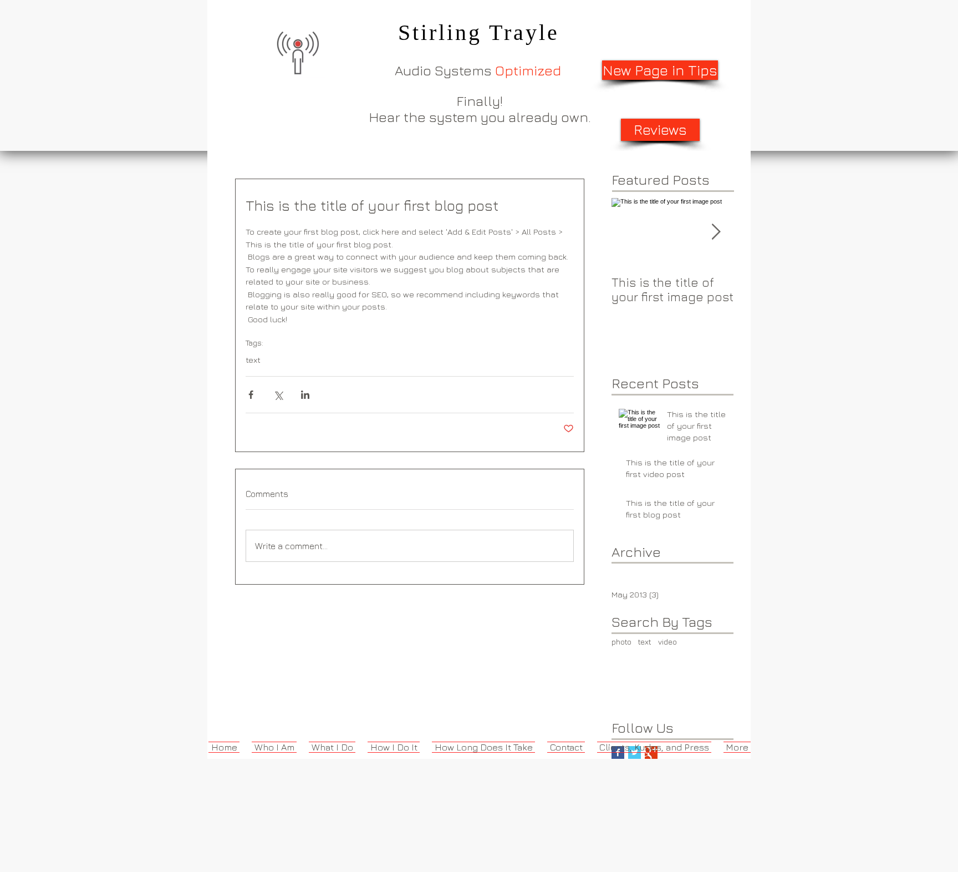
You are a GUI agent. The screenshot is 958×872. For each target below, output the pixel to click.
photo (621, 641)
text (253, 359)
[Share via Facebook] (251, 394)
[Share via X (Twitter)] (278, 394)
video (667, 641)
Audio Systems (478, 70)
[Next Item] (716, 232)
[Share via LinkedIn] (305, 394)
